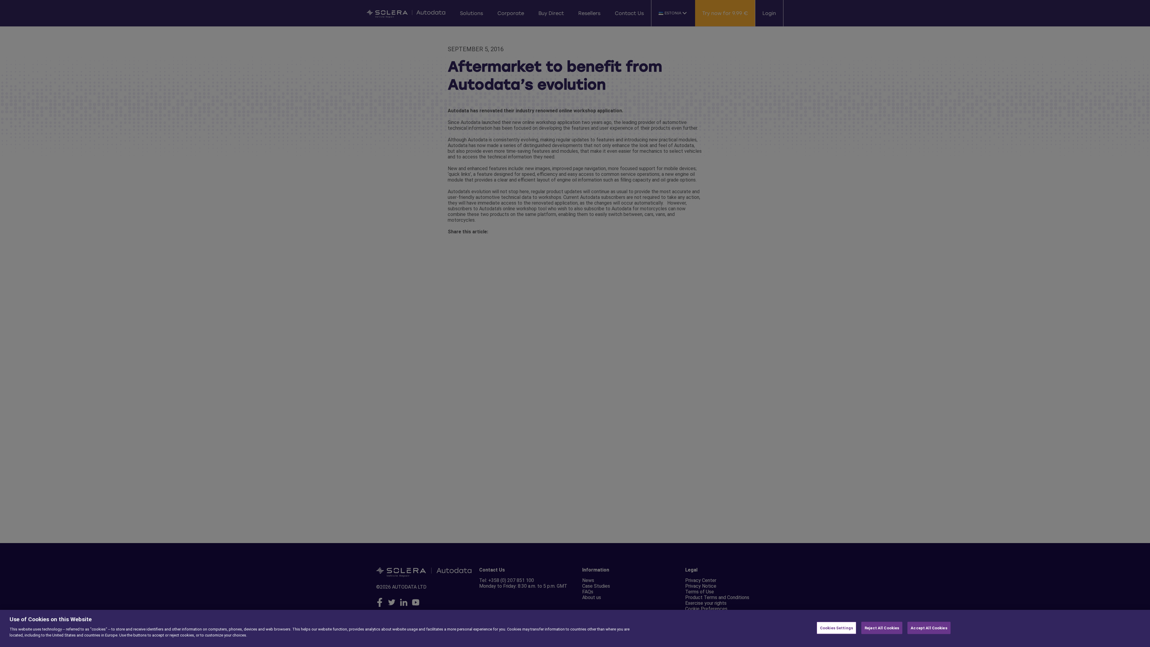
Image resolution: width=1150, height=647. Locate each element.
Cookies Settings (836, 628)
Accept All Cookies (929, 628)
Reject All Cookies (882, 628)
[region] (575, 628)
